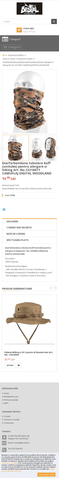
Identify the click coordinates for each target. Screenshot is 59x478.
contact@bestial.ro (21, 442)
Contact (7, 416)
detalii (10, 365)
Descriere (12, 221)
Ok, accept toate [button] (46, 474)
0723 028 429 (16, 448)
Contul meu (9, 423)
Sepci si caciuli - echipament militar (18, 58)
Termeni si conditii (11, 419)
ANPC (6, 403)
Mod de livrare (16, 233)
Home (6, 393)
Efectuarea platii (17, 240)
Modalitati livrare (11, 396)
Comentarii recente (19, 227)
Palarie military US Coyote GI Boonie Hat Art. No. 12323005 (28, 353)
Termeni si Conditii (9, 463)
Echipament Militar (16, 55)
